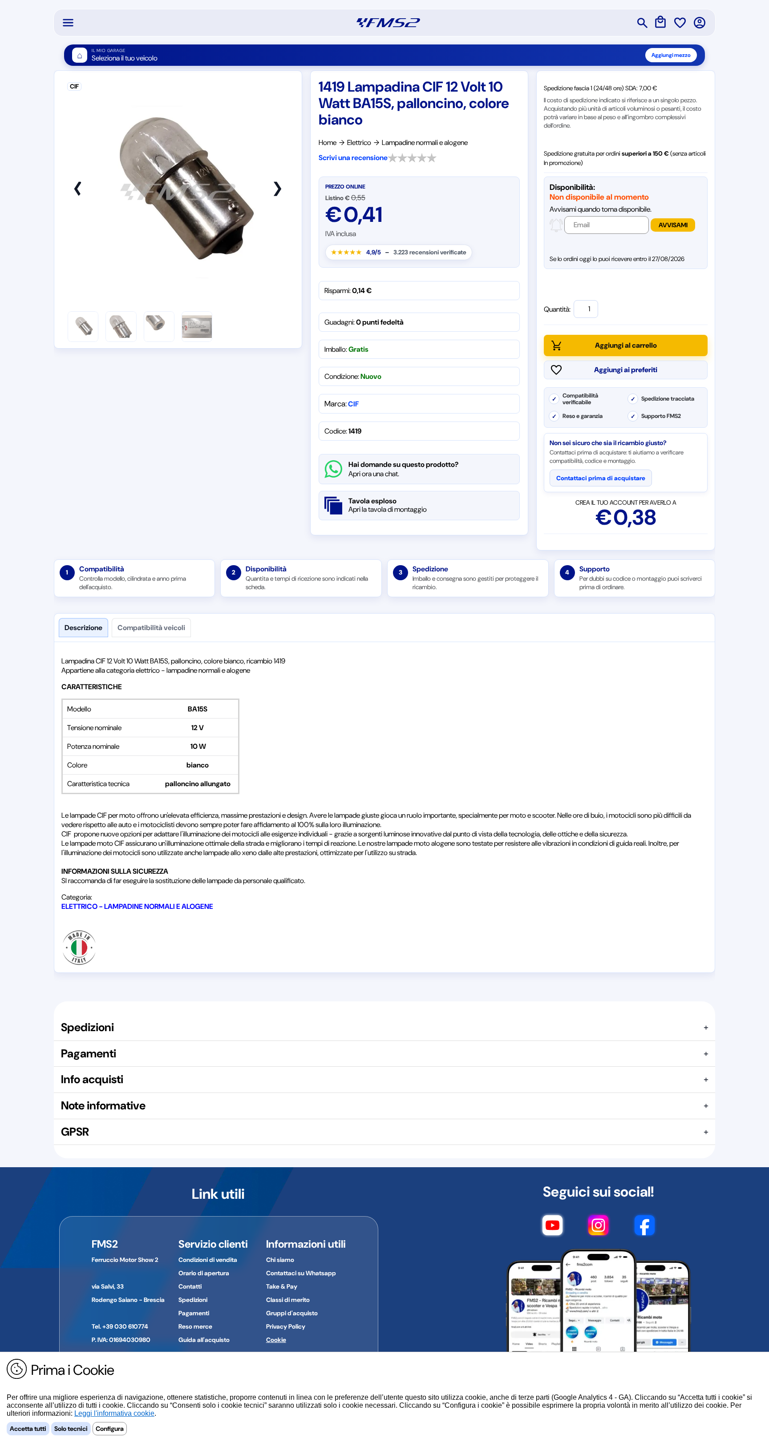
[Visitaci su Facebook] (644, 1229)
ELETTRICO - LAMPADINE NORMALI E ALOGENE (137, 906)
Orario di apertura (203, 1273)
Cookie (276, 1340)
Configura (110, 1429)
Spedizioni (192, 1300)
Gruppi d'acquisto (292, 1313)
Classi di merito (288, 1300)
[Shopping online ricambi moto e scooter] (388, 22)
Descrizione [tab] (83, 627)
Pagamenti (193, 1313)
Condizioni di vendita (207, 1260)
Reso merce (195, 1326)
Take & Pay (281, 1286)
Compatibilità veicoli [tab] (151, 627)
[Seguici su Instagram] (598, 1229)
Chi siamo (280, 1260)
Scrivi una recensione (353, 157)
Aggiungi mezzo (671, 55)
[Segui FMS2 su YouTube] (552, 1229)
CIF (353, 404)
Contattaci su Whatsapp (301, 1273)
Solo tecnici (71, 1429)
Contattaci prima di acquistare (600, 478)
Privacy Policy (285, 1326)
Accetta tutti (28, 1429)
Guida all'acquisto (204, 1340)
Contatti (190, 1286)
